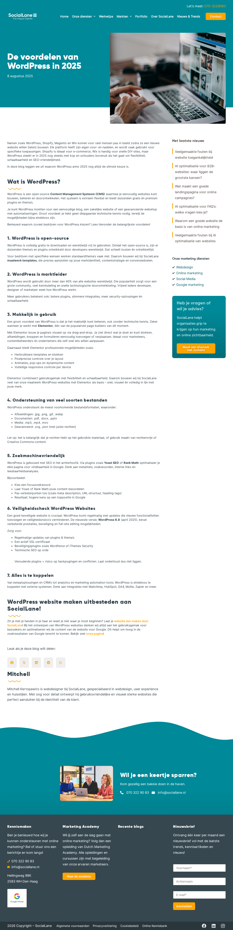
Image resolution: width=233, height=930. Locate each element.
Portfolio (141, 16)
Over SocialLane (162, 16)
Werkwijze (106, 16)
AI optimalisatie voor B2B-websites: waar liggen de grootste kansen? (195, 172)
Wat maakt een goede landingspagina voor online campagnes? (195, 192)
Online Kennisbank (154, 926)
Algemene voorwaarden (72, 926)
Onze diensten (82, 16)
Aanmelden (184, 906)
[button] (12, 662)
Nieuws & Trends (188, 16)
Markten (122, 16)
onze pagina (94, 633)
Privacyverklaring (105, 926)
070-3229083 (215, 6)
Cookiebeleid (129, 926)
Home (64, 16)
